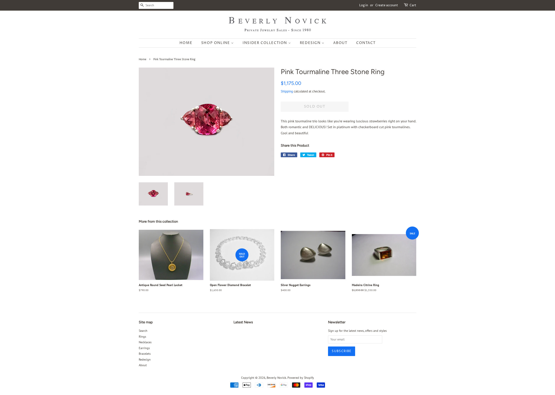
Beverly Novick (276, 378)
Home (186, 42)
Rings (142, 336)
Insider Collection (265, 42)
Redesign (311, 42)
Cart (413, 5)
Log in (363, 5)
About (340, 42)
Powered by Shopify (300, 378)
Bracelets (145, 354)
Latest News (243, 322)
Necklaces (145, 342)
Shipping (287, 91)
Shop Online (216, 42)
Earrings (144, 348)
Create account (386, 5)
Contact (365, 42)
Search (143, 331)
